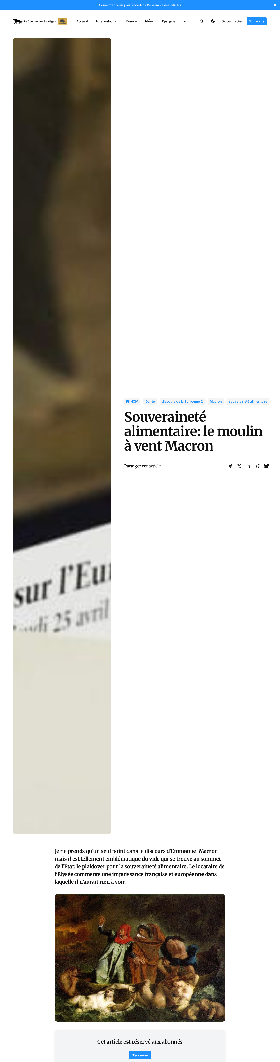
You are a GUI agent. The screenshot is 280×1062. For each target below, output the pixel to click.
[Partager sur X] (239, 466)
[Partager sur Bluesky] (266, 466)
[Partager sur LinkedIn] (248, 466)
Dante (150, 401)
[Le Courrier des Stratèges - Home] (40, 21)
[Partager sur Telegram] (257, 466)
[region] (185, 21)
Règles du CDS (185, 39)
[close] (275, 5)
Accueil (82, 21)
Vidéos (180, 31)
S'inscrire (256, 21)
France (131, 21)
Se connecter (232, 21)
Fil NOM (132, 401)
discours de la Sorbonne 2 (182, 401)
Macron (216, 401)
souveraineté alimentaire (248, 401)
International (106, 21)
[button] (201, 21)
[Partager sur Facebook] (230, 466)
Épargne (168, 21)
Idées (149, 21)
